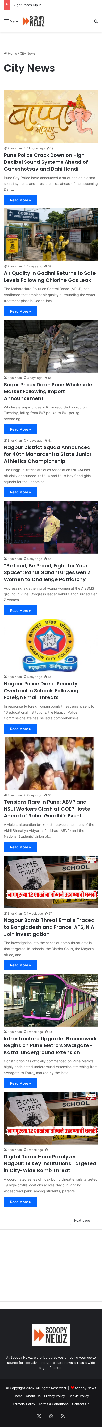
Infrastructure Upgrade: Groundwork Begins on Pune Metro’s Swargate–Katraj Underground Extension (50, 1045)
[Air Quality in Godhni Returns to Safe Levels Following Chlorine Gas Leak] (51, 234)
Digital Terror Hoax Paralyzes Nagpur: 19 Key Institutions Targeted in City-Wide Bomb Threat (50, 1163)
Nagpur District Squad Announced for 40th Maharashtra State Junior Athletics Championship (48, 454)
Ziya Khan (15, 148)
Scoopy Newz (85, 1388)
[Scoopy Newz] (34, 21)
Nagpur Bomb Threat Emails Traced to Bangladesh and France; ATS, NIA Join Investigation (49, 927)
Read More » (20, 200)
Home (12, 53)
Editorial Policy (24, 1404)
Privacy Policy (54, 1396)
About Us (33, 1396)
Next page (82, 1220)
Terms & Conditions (54, 1404)
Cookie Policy (78, 1396)
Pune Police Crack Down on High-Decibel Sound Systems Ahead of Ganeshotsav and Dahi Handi (46, 162)
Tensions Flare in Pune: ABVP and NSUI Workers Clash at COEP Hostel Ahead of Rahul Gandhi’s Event (48, 808)
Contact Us (80, 1404)
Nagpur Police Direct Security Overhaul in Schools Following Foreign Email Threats (41, 690)
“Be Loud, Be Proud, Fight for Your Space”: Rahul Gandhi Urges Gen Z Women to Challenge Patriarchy (47, 572)
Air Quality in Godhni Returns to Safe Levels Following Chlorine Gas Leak (50, 277)
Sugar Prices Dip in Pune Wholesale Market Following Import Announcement (48, 391)
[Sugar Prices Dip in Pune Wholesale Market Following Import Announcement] (51, 346)
